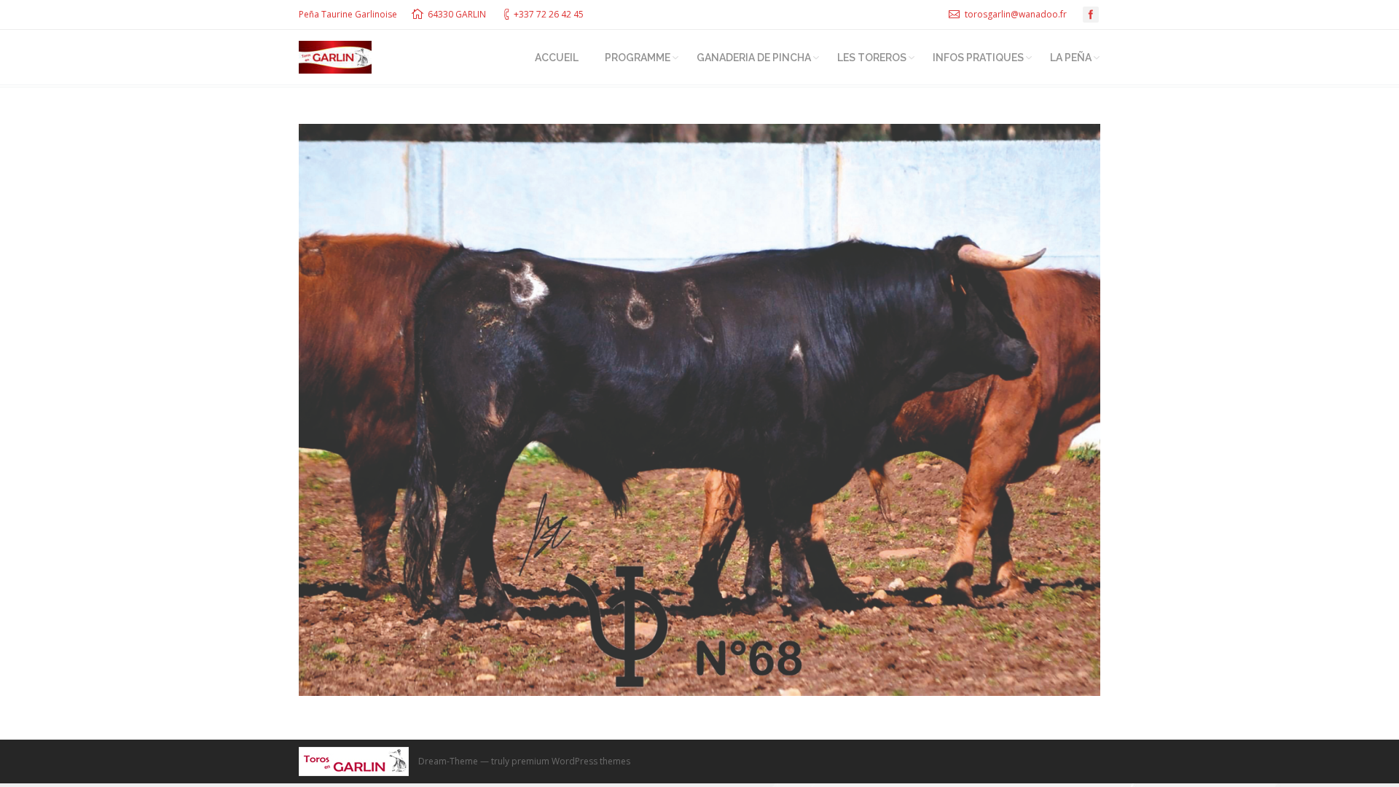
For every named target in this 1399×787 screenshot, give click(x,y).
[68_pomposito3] (699, 410)
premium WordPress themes (571, 761)
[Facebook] (1091, 15)
